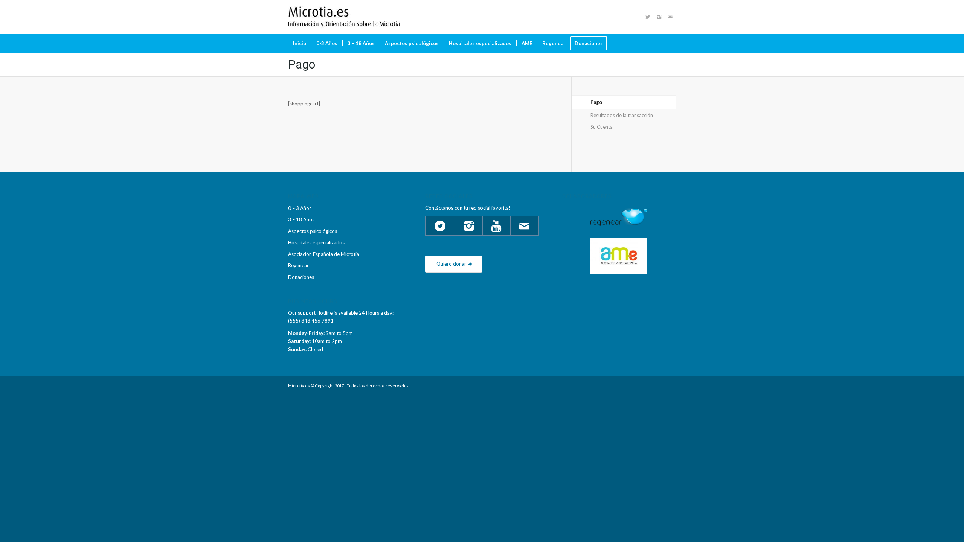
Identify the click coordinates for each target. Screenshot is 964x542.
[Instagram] (659, 17)
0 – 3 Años (299, 208)
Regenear (298, 265)
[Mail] (670, 17)
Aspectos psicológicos (312, 231)
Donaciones (301, 277)
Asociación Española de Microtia (323, 254)
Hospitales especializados (316, 242)
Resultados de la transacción (621, 115)
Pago (301, 64)
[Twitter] (647, 17)
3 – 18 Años (301, 219)
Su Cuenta (601, 127)
